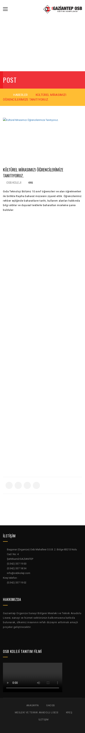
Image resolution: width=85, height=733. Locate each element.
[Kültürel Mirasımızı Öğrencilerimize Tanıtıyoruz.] (42, 137)
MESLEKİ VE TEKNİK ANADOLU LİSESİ (36, 712)
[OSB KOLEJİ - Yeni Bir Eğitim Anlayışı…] (62, 8)
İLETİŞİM (44, 719)
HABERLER (20, 95)
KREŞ (69, 712)
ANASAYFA (32, 705)
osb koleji (13, 182)
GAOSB (50, 705)
